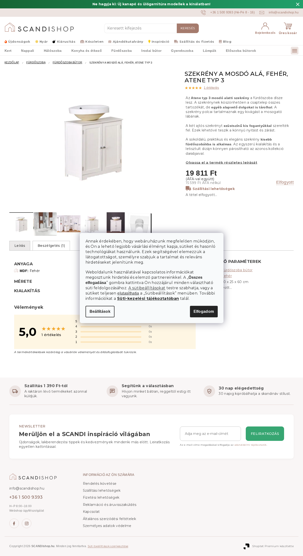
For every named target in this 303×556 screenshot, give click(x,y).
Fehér (227, 276)
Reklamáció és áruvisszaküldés (110, 505)
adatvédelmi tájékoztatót (250, 444)
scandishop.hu (26, 523)
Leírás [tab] (19, 245)
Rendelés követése (100, 483)
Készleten (94, 41)
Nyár (44, 41)
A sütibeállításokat (146, 288)
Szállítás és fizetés (196, 41)
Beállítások (100, 311)
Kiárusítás (66, 41)
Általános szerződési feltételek (109, 519)
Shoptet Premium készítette (273, 546)
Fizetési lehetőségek (101, 497)
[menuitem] (27, 50)
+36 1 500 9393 (26, 497)
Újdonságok (19, 41)
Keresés (188, 28)
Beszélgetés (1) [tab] (51, 245)
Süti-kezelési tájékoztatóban (148, 298)
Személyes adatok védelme (107, 526)
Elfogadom (204, 311)
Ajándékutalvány (128, 41)
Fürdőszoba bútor (237, 270)
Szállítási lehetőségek (214, 189)
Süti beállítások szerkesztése (108, 546)
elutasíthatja (128, 293)
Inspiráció (160, 41)
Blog (227, 41)
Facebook (14, 523)
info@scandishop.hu (26, 488)
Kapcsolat (91, 511)
